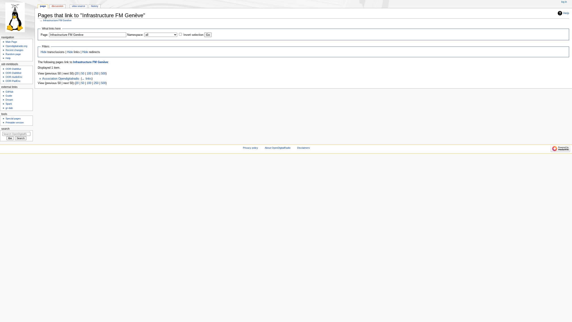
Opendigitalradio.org (16, 46)
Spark (9, 103)
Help (566, 13)
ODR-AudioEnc (14, 77)
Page (43, 6)
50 (82, 73)
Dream (9, 99)
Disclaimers (303, 147)
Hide (43, 52)
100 (89, 73)
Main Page (11, 41)
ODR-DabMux (13, 69)
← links (87, 78)
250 (96, 73)
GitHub (9, 91)
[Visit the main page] (17, 17)
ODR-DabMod (13, 73)
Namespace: (135, 34)
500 (103, 73)
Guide (9, 95)
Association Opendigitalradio (60, 78)
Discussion (57, 6)
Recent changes (14, 50)
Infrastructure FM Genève (57, 20)
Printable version (15, 122)
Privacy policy (250, 147)
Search (5, 128)
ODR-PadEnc (13, 81)
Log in (564, 1)
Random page (13, 54)
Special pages (13, 118)
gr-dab (9, 108)
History (94, 6)
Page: (44, 34)
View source (78, 6)
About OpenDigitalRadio (277, 147)
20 (77, 73)
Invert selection (193, 34)
